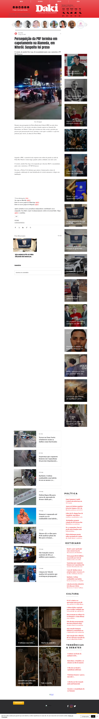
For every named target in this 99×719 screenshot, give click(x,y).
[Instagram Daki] (25, 7)
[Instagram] (71, 706)
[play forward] (86, 24)
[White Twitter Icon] (74, 706)
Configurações (85, 716)
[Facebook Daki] (17, 7)
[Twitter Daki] (22, 7)
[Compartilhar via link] (26, 227)
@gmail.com (27, 16)
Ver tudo (60, 235)
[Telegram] (14, 7)
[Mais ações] (61, 34)
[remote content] (38, 145)
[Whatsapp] (28, 7)
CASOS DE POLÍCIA (19, 222)
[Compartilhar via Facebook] (15, 227)
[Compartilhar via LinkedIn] (23, 227)
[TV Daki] (19, 7)
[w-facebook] (68, 706)
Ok (93, 716)
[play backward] (13, 24)
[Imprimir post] (30, 227)
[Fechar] (97, 716)
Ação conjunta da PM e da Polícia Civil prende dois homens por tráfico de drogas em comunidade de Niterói (24, 256)
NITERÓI (17, 220)
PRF (16, 216)
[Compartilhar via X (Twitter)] (19, 227)
